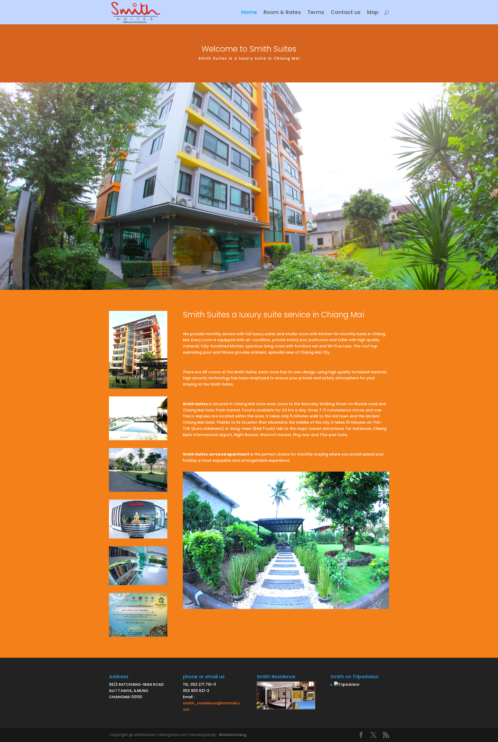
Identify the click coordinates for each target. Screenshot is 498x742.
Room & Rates (282, 13)
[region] (249, 186)
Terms (315, 13)
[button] (8, 186)
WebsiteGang (232, 734)
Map (373, 13)
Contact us (346, 13)
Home (249, 13)
